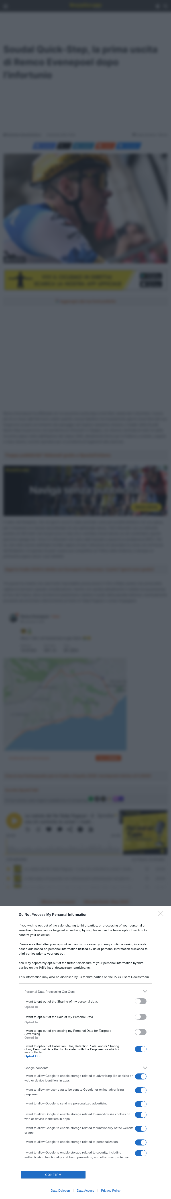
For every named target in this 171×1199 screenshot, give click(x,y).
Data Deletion (60, 1190)
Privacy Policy (110, 1190)
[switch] (141, 1001)
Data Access (85, 1190)
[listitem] (85, 991)
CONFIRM (53, 1174)
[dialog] (85, 1052)
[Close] (162, 915)
